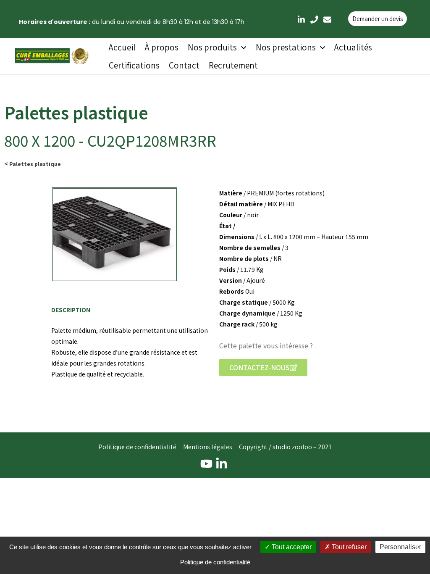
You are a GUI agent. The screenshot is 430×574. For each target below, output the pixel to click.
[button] (263, 367)
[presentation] (241, 47)
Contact (184, 65)
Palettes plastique (35, 164)
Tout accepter (291, 546)
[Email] (327, 20)
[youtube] (207, 464)
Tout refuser (348, 546)
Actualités (353, 47)
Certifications (134, 65)
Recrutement (233, 65)
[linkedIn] (301, 20)
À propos (161, 47)
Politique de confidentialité (137, 446)
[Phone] (314, 20)
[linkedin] (222, 464)
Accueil (122, 47)
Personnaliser (400, 546)
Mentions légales (207, 446)
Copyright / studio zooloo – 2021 (285, 446)
